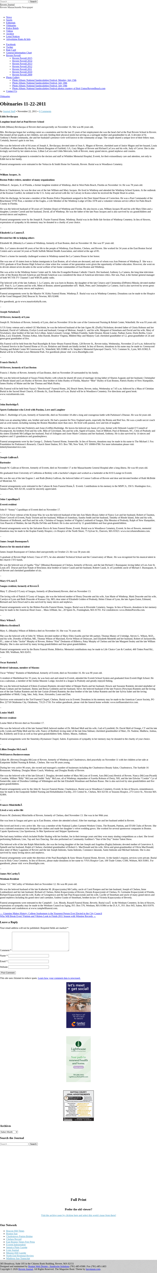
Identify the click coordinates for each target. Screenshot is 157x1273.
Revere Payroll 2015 (22, 58)
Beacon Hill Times (15, 1231)
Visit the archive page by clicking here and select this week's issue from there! (78, 1215)
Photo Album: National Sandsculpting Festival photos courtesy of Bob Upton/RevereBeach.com (58, 88)
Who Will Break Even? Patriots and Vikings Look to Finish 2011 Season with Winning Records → (48, 916)
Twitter (9, 47)
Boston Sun (11, 1233)
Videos (9, 31)
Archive (10, 33)
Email (4, 961)
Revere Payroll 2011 (22, 69)
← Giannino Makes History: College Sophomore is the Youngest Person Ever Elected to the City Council (51, 913)
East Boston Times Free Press (20, 1242)
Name (4, 955)
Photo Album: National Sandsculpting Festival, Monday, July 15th (44, 80)
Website (4, 967)
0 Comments (45, 111)
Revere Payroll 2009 (22, 74)
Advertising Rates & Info (18, 39)
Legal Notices (13, 36)
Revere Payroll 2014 (22, 61)
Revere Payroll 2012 (22, 66)
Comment (5, 950)
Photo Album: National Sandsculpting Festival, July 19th (39, 85)
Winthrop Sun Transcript (18, 1258)
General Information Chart (19, 52)
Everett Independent (16, 1244)
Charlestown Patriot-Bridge (19, 1236)
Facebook (11, 44)
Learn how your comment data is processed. (59, 978)
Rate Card (11, 50)
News (9, 17)
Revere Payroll (13, 55)
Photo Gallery (13, 77)
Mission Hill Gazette (16, 1253)
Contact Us (11, 91)
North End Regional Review (20, 1255)
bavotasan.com (93, 1269)
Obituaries (11, 25)
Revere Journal (7, 4)
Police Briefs (12, 28)
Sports (9, 20)
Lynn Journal (12, 1250)
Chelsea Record (13, 1239)
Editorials (10, 22)
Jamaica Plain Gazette (16, 1247)
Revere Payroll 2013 (22, 63)
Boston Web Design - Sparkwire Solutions (48, 1266)
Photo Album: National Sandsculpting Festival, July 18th (39, 83)
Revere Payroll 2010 (22, 72)
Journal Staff (9, 111)
